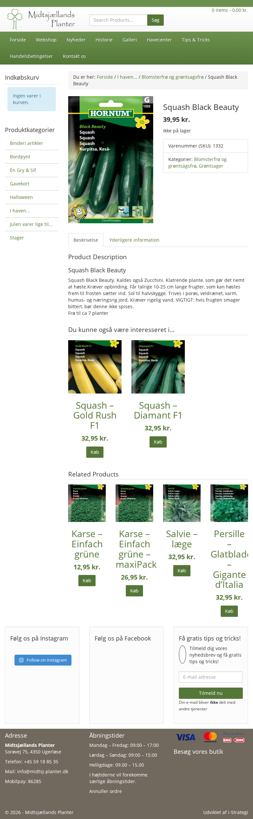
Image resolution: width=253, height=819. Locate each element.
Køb (95, 452)
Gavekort (19, 183)
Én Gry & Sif (23, 170)
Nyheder (76, 40)
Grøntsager (211, 166)
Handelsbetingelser (31, 56)
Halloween (21, 197)
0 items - (230, 10)
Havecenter (159, 40)
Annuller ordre (105, 791)
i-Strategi (238, 812)
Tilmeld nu (211, 693)
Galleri (130, 40)
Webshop (46, 40)
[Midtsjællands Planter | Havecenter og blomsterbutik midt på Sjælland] (42, 18)
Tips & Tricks (196, 40)
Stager (17, 237)
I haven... (127, 77)
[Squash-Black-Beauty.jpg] (110, 159)
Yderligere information (134, 240)
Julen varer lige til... (31, 224)
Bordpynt (20, 156)
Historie (104, 40)
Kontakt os (74, 56)
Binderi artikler (26, 143)
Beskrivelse (85, 240)
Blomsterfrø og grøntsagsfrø (173, 77)
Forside (18, 40)
